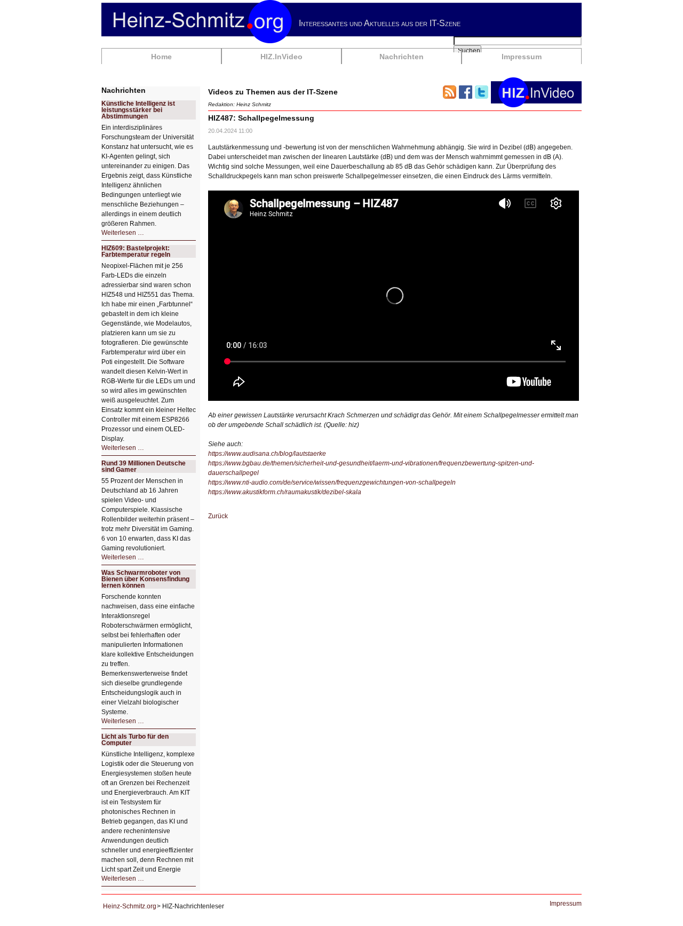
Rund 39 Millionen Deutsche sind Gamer (143, 466)
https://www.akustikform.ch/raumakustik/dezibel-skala (284, 492)
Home (161, 56)
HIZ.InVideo (281, 56)
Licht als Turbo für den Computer (135, 740)
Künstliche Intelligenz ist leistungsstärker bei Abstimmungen (138, 110)
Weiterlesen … (122, 232)
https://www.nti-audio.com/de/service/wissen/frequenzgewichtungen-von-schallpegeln (332, 482)
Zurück (218, 516)
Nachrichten (401, 56)
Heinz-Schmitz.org (129, 906)
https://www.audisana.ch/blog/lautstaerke (267, 453)
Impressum (522, 56)
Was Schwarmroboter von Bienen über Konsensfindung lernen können (145, 579)
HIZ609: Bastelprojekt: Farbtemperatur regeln (135, 251)
